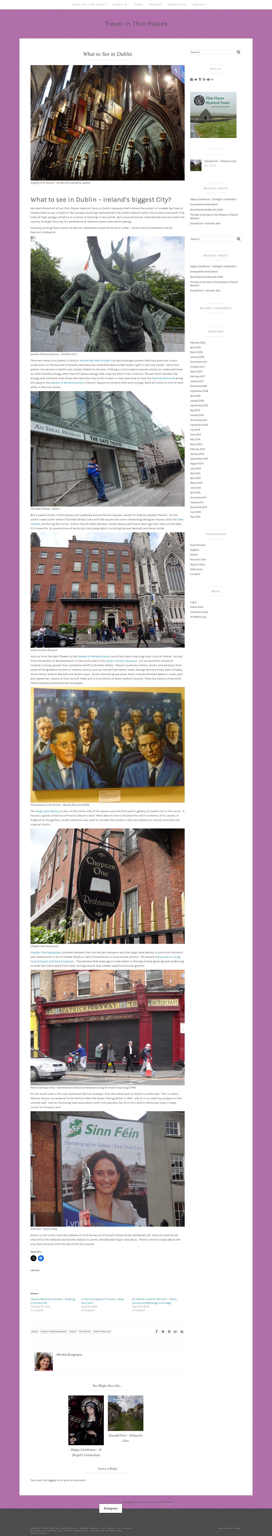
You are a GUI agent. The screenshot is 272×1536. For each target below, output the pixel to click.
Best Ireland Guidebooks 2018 (206, 209)
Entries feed (196, 607)
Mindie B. (120, 4)
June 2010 (195, 512)
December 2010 (198, 507)
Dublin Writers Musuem (121, 660)
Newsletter (177, 4)
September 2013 (199, 458)
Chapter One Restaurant (46, 952)
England (194, 549)
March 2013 (196, 483)
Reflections (196, 569)
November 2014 (198, 420)
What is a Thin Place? (89, 4)
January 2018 (197, 357)
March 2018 (196, 352)
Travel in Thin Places (136, 24)
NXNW (237, 1528)
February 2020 (198, 342)
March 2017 (196, 371)
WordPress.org (198, 616)
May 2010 (195, 516)
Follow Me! (168, 1502)
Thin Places (85, 1331)
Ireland (193, 554)
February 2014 (197, 449)
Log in (193, 602)
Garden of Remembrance (67, 382)
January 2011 (196, 502)
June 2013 (195, 468)
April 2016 (195, 395)
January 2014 (197, 454)
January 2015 (197, 415)
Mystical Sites (197, 564)
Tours (138, 4)
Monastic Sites (198, 559)
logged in (53, 1480)
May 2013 (195, 473)
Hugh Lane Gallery (47, 811)
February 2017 (197, 376)
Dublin (34, 1331)
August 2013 (197, 463)
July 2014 (195, 429)
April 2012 (195, 492)
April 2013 (195, 478)
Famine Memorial (163, 378)
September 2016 (199, 391)
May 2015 (195, 410)
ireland (72, 1331)
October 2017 (197, 366)
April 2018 (195, 347)
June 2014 (195, 434)
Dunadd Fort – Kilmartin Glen (220, 161)
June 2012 (195, 487)
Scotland (195, 574)
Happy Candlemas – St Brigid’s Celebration (213, 199)
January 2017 (197, 381)
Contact (199, 4)
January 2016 (197, 400)
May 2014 (195, 439)
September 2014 (199, 424)
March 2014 (196, 444)
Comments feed (199, 612)
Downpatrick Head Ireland (204, 204)
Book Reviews (197, 545)
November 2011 (198, 497)
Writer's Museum (102, 1331)
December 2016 (198, 386)
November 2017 (198, 361)
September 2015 (199, 405)
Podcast (155, 4)
